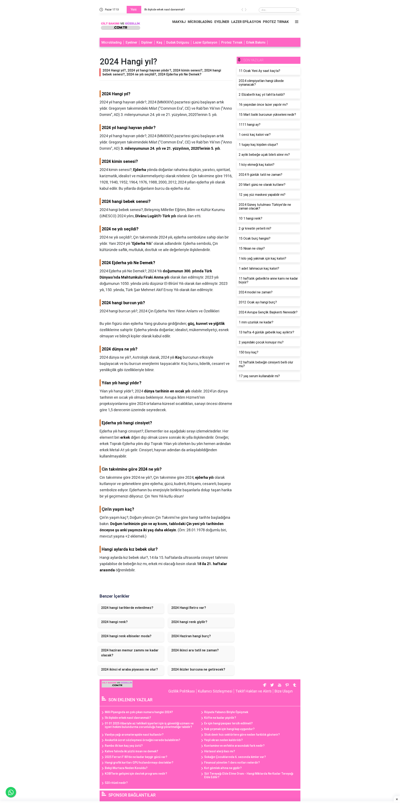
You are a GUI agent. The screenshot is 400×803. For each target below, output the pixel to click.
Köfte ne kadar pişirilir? (220, 717)
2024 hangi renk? (114, 622)
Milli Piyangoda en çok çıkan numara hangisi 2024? (177, 9)
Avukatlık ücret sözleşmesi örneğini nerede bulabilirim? (142, 740)
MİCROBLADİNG (200, 22)
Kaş (159, 42)
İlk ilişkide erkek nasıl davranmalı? (128, 717)
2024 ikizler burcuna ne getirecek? (198, 669)
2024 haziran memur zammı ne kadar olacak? (130, 652)
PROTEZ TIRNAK (276, 22)
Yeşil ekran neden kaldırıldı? (223, 740)
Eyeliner (131, 42)
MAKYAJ (179, 22)
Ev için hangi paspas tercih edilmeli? (228, 723)
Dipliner (146, 42)
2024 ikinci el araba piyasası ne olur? (129, 669)
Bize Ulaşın (284, 691)
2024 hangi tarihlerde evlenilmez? (127, 608)
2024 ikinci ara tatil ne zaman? (195, 650)
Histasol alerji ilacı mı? (219, 751)
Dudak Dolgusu (177, 42)
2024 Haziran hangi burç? (191, 636)
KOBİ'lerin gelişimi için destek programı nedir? (136, 773)
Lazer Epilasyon (205, 42)
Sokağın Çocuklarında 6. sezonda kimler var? (235, 757)
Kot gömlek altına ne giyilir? (223, 768)
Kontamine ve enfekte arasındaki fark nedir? (234, 745)
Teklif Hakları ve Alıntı (253, 691)
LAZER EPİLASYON (246, 22)
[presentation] (242, 10)
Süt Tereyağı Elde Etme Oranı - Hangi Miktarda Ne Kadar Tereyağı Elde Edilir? (248, 775)
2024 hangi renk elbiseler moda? (126, 636)
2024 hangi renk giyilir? (189, 622)
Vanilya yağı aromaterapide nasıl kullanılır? (134, 734)
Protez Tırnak (231, 42)
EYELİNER (221, 22)
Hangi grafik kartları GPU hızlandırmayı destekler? (139, 762)
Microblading (111, 42)
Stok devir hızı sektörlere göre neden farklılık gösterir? (242, 734)
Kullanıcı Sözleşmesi (215, 691)
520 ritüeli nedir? (116, 782)
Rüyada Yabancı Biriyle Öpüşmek (226, 712)
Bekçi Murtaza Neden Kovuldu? (126, 768)
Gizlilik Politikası (181, 691)
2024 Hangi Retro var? (188, 608)
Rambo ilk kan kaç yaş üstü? (124, 745)
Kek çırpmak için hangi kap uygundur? (229, 729)
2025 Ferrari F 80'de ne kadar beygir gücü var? (136, 757)
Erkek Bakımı (255, 42)
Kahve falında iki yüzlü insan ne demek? (131, 751)
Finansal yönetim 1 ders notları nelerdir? (232, 762)
